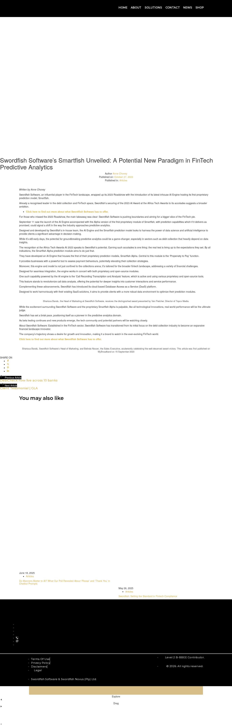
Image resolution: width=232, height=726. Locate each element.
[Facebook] (8, 361)
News (187, 7)
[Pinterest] (8, 367)
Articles (123, 180)
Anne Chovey (120, 173)
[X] (8, 364)
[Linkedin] (8, 371)
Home (123, 7)
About (136, 7)
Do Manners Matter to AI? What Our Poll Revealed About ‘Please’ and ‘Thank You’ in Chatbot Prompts (64, 582)
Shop (199, 7)
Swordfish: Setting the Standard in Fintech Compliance (148, 596)
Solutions (153, 7)
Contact (172, 7)
